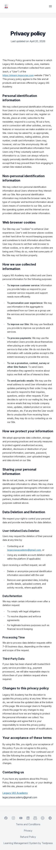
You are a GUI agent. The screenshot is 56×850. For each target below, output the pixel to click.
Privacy (28, 830)
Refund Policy (28, 836)
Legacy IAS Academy (15, 793)
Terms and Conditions (28, 824)
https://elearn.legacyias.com (18, 75)
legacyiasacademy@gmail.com (24, 550)
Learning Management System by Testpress (28, 843)
